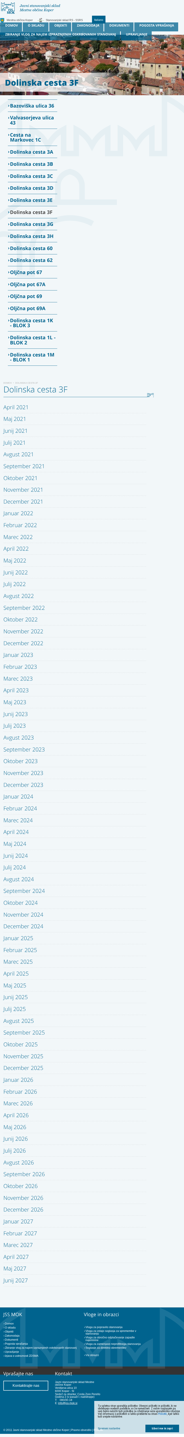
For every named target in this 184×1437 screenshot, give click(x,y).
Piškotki (162, 1413)
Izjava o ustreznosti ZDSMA (21, 1355)
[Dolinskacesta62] (33, 260)
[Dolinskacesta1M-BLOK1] (33, 357)
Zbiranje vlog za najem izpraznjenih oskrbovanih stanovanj (41, 1347)
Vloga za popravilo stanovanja (104, 1327)
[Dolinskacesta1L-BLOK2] (33, 340)
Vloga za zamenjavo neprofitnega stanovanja (113, 1344)
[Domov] (30, 13)
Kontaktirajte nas (26, 1385)
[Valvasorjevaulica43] (33, 120)
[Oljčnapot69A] (33, 308)
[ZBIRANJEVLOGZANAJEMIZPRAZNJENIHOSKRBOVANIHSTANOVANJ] (59, 35)
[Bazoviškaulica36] (33, 105)
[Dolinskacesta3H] (33, 236)
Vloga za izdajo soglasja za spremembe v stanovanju (110, 1332)
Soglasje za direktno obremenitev (105, 1347)
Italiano (98, 20)
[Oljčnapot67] (33, 272)
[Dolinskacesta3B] (33, 164)
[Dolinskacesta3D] (33, 188)
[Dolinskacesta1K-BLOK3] (33, 323)
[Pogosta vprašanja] (155, 26)
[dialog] (139, 1419)
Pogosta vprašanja (16, 1343)
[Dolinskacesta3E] (33, 200)
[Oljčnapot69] (33, 296)
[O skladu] (35, 26)
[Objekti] (59, 26)
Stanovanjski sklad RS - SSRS (64, 20)
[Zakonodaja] (87, 26)
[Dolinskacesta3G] (33, 224)
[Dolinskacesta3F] (42, 82)
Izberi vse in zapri (162, 1428)
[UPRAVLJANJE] (136, 35)
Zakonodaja (12, 1335)
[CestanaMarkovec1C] (33, 137)
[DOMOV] (10, 26)
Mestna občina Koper (20, 20)
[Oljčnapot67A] (33, 284)
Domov (7, 383)
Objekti (9, 1331)
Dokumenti (11, 1339)
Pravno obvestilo (81, 1430)
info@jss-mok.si (67, 1403)
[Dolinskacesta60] (33, 248)
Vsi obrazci (92, 1355)
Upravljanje (12, 1351)
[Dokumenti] (118, 26)
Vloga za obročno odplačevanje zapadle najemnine (110, 1339)
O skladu (10, 1327)
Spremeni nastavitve (109, 1428)
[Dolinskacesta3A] (33, 151)
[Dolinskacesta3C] (33, 176)
